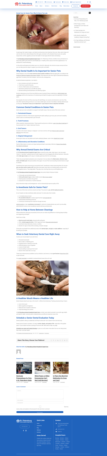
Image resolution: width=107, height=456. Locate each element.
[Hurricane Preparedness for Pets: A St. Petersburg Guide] (24, 362)
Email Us (60, 431)
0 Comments (47, 333)
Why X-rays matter (47, 177)
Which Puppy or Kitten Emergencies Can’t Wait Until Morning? (42, 378)
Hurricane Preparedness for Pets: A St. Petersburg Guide (24, 378)
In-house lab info (47, 197)
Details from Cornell (58, 138)
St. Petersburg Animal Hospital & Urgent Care (24, 333)
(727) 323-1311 (61, 429)
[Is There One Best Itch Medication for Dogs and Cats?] (61, 362)
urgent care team (22, 258)
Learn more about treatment (60, 123)
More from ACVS (64, 253)
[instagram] (90, 2)
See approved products (51, 222)
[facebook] (87, 2)
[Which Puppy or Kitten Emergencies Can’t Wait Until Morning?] (42, 362)
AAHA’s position (20, 204)
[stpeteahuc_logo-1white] (24, 419)
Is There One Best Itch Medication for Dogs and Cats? (60, 378)
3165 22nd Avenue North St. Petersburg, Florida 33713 (63, 425)
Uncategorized (41, 333)
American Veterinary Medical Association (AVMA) (28, 75)
